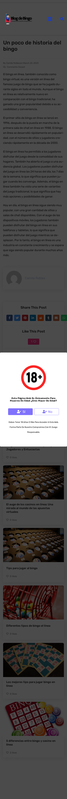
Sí (24, 412)
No (50, 412)
